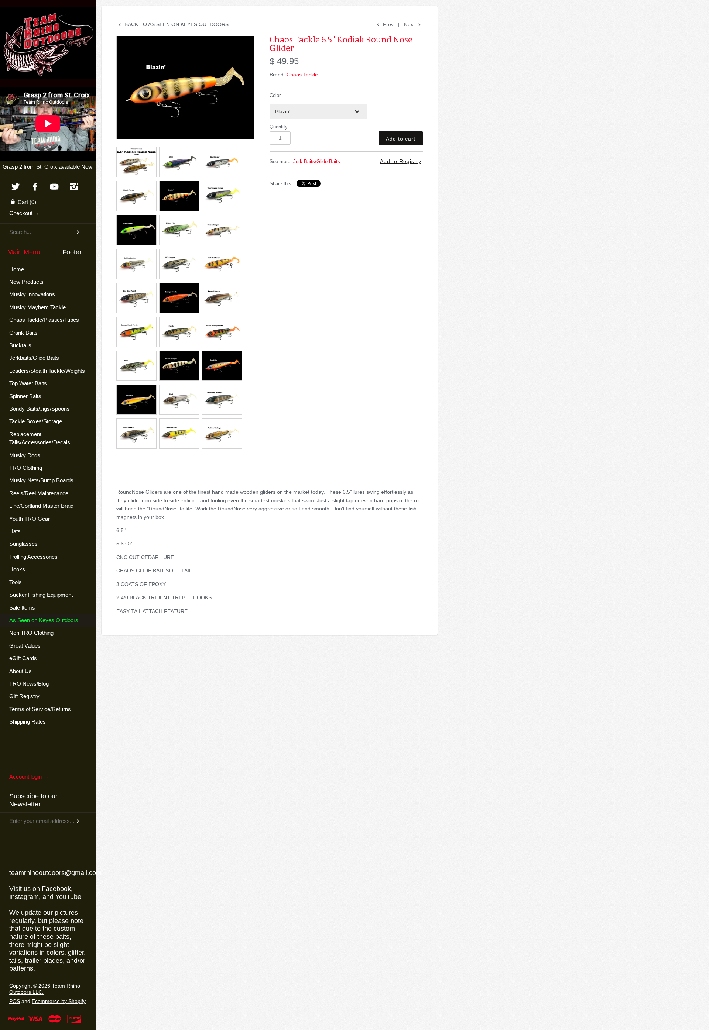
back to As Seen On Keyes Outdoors (176, 24)
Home (16, 269)
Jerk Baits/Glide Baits (316, 161)
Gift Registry (24, 696)
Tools (15, 582)
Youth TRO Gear (29, 519)
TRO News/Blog (29, 684)
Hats (15, 531)
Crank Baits (23, 333)
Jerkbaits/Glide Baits (34, 358)
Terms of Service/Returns (40, 709)
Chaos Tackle (302, 74)
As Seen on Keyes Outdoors (43, 620)
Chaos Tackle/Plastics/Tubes (44, 320)
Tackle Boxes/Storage (35, 421)
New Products (26, 282)
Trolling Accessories (33, 557)
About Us (20, 671)
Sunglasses (23, 544)
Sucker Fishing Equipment (41, 595)
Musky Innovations (32, 294)
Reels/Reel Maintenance (38, 493)
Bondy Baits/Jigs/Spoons (39, 409)
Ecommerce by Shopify (59, 1001)
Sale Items (22, 607)
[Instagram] (74, 187)
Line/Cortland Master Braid (41, 506)
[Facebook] (35, 187)
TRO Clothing (25, 468)
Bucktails (20, 345)
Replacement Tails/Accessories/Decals (39, 438)
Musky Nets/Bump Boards (41, 480)
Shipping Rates (27, 722)
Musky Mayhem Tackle (37, 307)
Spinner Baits (25, 396)
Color (275, 95)
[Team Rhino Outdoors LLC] (48, 16)
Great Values (25, 646)
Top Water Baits (28, 383)
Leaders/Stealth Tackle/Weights (47, 371)
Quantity (279, 127)
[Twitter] (15, 187)
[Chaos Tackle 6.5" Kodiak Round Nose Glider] (185, 87)
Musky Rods (24, 455)
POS (14, 1001)
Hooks (17, 569)
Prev (387, 24)
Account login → (29, 777)
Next (410, 24)
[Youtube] (54, 187)
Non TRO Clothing (31, 633)
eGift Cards (23, 658)
